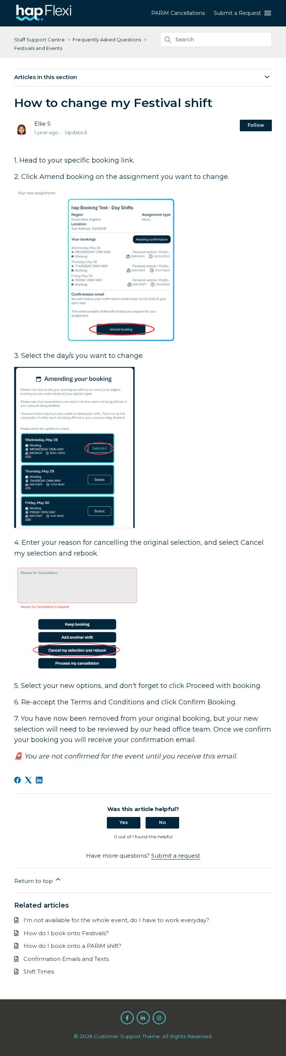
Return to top (34, 880)
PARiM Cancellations (178, 13)
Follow (256, 125)
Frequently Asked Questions (107, 40)
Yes (124, 822)
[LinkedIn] (39, 780)
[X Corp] (28, 780)
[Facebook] (17, 780)
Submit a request (175, 855)
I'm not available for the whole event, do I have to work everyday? (116, 920)
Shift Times (38, 971)
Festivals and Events (38, 48)
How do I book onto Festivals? (66, 933)
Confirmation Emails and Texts (66, 958)
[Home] (43, 20)
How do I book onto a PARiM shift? (72, 945)
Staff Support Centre (39, 40)
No (162, 822)
